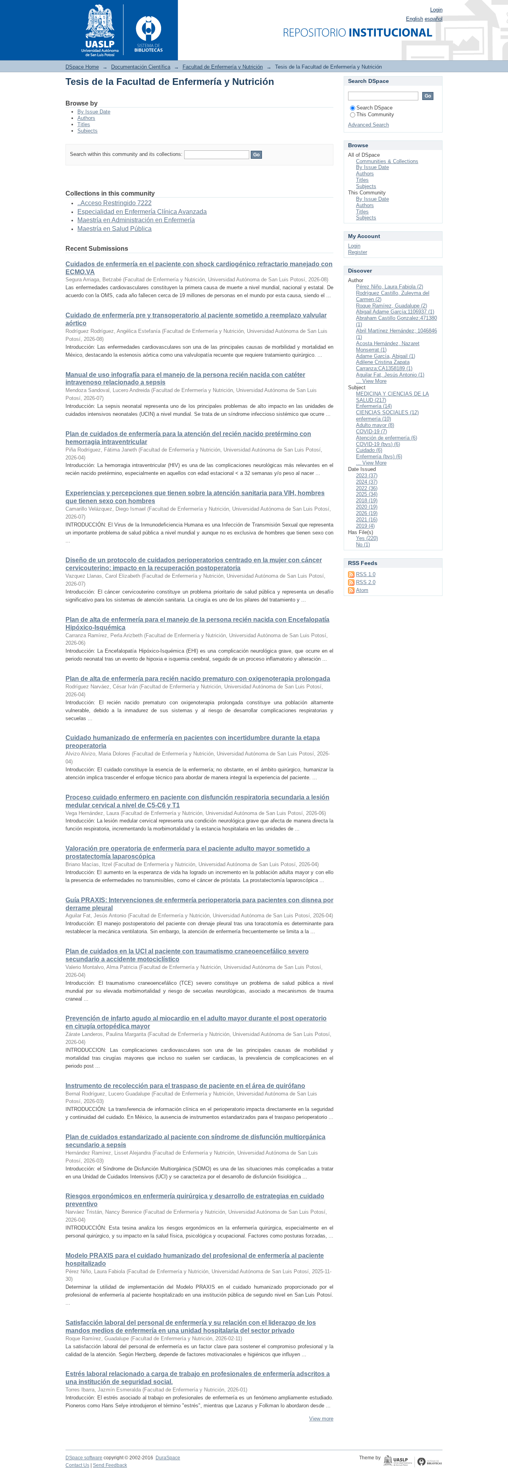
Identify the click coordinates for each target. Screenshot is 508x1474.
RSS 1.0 (365, 574)
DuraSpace (168, 1458)
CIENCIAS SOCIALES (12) (387, 412)
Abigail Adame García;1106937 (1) (395, 312)
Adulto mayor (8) (375, 425)
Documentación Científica (140, 67)
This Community (375, 114)
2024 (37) (366, 482)
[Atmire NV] (413, 1462)
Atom (362, 590)
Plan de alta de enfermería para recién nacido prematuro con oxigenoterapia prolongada (197, 678)
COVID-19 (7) (371, 431)
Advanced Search (368, 125)
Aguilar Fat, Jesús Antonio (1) (390, 375)
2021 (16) (366, 520)
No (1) (363, 545)
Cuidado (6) (369, 450)
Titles (83, 124)
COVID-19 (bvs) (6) (378, 444)
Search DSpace (374, 108)
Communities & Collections (387, 161)
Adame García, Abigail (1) (385, 356)
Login (436, 10)
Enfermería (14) (374, 406)
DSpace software (83, 1458)
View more (321, 1419)
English (414, 19)
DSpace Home (82, 67)
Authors (86, 118)
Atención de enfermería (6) (386, 438)
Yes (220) (367, 538)
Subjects (87, 131)
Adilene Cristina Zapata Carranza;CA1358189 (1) (384, 365)
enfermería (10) (373, 419)
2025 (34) (366, 494)
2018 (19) (366, 501)
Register (357, 252)
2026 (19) (366, 513)
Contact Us (77, 1465)
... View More (371, 381)
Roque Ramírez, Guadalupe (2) (391, 306)
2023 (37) (366, 476)
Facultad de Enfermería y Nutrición (223, 67)
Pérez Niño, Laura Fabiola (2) (389, 287)
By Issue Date (93, 112)
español (434, 19)
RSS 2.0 (365, 582)
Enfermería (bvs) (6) (379, 456)
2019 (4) (365, 526)
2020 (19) (366, 507)
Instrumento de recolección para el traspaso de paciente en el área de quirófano (185, 1085)
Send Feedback (110, 1465)
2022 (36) (366, 488)
